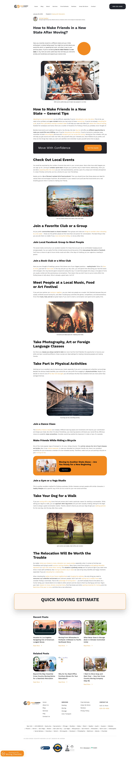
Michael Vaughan (43, 18)
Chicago (65, 726)
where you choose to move (48, 563)
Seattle (91, 726)
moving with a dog (45, 501)
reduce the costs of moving (97, 123)
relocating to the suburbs (72, 132)
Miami (85, 726)
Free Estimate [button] (64, 6)
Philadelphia (81, 731)
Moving (64, 708)
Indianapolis (112, 728)
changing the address (77, 576)
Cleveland (72, 731)
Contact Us (46, 716)
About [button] (48, 6)
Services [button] (55, 6)
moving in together (56, 292)
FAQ (44, 713)
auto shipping (49, 134)
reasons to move (45, 585)
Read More (65, 469)
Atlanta (97, 731)
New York (29, 726)
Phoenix (28, 728)
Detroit (56, 731)
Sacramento (57, 726)
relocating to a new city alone (85, 119)
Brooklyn (72, 726)
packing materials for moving (92, 585)
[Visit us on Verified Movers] (57, 748)
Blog (42, 6)
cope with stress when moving (51, 567)
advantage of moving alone (67, 580)
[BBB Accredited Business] (70, 748)
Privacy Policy (85, 710)
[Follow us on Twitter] (27, 708)
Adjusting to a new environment (43, 119)
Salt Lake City (57, 728)
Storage (64, 711)
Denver (34, 728)
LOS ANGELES (38, 726)
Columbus (49, 731)
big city (78, 130)
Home (36, 6)
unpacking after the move (47, 170)
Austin (97, 726)
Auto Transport (66, 714)
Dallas (79, 726)
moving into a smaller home (90, 578)
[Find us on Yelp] (29, 708)
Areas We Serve (85, 705)
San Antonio (85, 728)
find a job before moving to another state (53, 123)
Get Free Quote (93, 148)
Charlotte (104, 731)
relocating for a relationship (54, 572)
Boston (49, 728)
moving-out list (41, 452)
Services (45, 710)
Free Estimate (85, 702)
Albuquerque (76, 728)
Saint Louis (103, 728)
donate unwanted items (58, 585)
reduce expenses (53, 448)
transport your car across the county (73, 134)
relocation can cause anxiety (66, 563)
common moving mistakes (61, 565)
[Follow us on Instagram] (32, 708)
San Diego (42, 728)
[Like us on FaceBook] (24, 708)
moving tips (80, 121)
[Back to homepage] (21, 6)
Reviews (73, 6)
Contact (93, 6)
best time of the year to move (42, 587)
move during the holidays (63, 236)
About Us (46, 705)
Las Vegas (67, 728)
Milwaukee (94, 728)
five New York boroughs (56, 373)
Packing (64, 705)
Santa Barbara (39, 731)
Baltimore (90, 731)
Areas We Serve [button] (83, 6)
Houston (103, 726)
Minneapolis (63, 731)
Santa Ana (48, 726)
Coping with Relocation (58, 14)
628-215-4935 (118, 6)
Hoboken (110, 726)
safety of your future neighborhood (56, 576)
